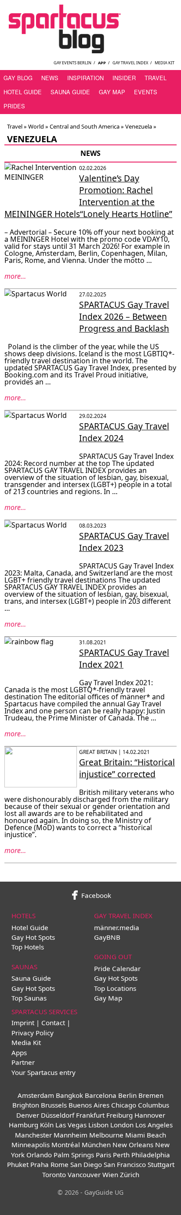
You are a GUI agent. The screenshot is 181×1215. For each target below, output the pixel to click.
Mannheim (70, 1134)
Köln (47, 1124)
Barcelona (100, 1095)
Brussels (54, 1105)
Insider (124, 78)
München (96, 1144)
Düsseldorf (57, 1115)
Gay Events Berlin (72, 63)
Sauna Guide (70, 92)
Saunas (24, 966)
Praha (39, 1164)
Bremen (150, 1095)
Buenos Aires (89, 1105)
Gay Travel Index (130, 63)
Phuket (18, 1164)
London (122, 1124)
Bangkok (69, 1095)
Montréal (65, 1144)
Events (145, 92)
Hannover (149, 1115)
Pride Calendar (117, 968)
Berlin (127, 1095)
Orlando (39, 1154)
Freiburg (119, 1115)
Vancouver (84, 1174)
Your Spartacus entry (43, 1072)
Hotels (23, 915)
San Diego (86, 1164)
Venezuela (138, 126)
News (49, 78)
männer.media (116, 927)
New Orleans (132, 1144)
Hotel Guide (23, 92)
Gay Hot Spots (33, 937)
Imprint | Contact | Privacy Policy (40, 1027)
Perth (121, 1154)
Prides (14, 106)
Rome (60, 1164)
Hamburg (23, 1124)
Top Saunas (29, 997)
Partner (23, 1062)
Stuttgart (161, 1164)
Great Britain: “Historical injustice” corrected (127, 768)
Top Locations (115, 988)
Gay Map (112, 92)
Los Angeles (154, 1124)
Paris (103, 1154)
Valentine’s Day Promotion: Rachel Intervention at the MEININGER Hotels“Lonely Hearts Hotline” (88, 196)
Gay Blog (18, 78)
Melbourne (106, 1134)
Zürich (129, 1174)
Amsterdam (36, 1095)
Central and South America (84, 126)
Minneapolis (30, 1144)
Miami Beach (145, 1134)
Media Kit (164, 63)
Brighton (25, 1105)
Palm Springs (74, 1154)
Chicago (123, 1105)
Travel (156, 78)
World (36, 126)
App (102, 63)
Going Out (113, 956)
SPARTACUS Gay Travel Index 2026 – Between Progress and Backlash (124, 316)
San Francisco (125, 1164)
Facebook (95, 895)
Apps (19, 1052)
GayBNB (107, 937)
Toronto (54, 1174)
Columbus (153, 1105)
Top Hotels (27, 946)
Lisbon (98, 1124)
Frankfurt (90, 1115)
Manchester (33, 1134)
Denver (27, 1115)
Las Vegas (71, 1124)
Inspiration (85, 78)
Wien (110, 1174)
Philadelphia (150, 1154)
